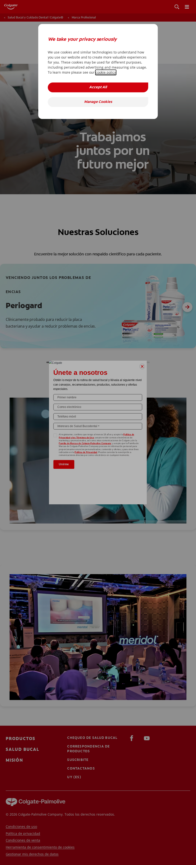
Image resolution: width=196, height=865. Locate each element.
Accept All (98, 87)
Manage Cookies (98, 102)
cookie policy (106, 72)
